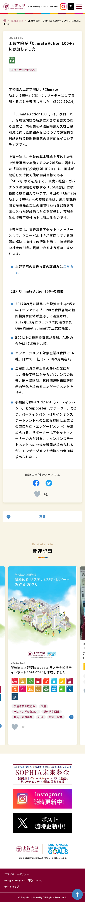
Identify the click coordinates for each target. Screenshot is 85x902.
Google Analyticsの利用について (23, 880)
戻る (42, 516)
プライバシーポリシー (16, 874)
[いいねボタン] (37, 494)
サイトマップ (11, 886)
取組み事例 (17, 20)
